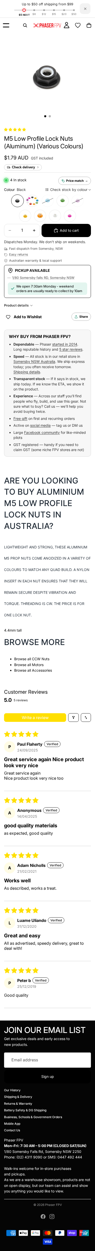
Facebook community (42, 432)
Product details (16, 305)
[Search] (25, 25)
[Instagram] (52, 1216)
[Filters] (73, 717)
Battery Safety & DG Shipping (25, 1110)
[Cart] (88, 25)
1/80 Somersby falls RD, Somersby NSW (43, 278)
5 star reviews (70, 349)
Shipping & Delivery (18, 1097)
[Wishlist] (77, 25)
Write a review (35, 717)
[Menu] (6, 25)
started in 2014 (64, 344)
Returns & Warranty (18, 1103)
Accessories (42, 670)
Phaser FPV (53, 1205)
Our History (12, 1090)
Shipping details (26, 372)
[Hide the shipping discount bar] (85, 8)
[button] (15, 129)
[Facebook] (43, 1216)
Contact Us (12, 1130)
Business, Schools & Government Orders (33, 1117)
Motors (38, 665)
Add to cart (69, 230)
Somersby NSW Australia (34, 361)
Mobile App (12, 1123)
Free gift (20, 418)
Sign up (47, 1076)
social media (40, 425)
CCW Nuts (40, 659)
